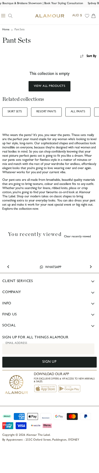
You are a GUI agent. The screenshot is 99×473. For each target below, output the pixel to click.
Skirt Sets (15, 111)
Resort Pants (46, 111)
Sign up (49, 362)
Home (5, 29)
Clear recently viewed (77, 236)
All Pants (78, 111)
